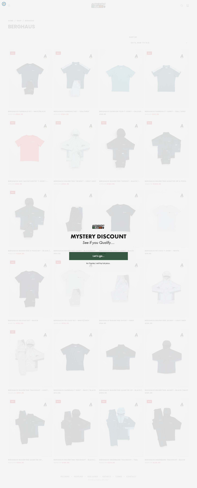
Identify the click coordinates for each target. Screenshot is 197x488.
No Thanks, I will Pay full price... (98, 263)
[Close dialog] (4, 4)
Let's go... (98, 256)
